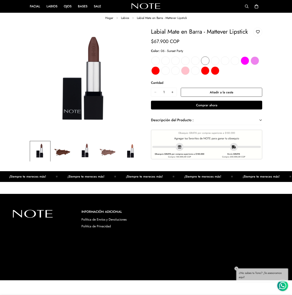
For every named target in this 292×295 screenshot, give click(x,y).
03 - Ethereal (175, 61)
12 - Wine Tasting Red (156, 71)
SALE (97, 6)
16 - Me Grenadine (195, 71)
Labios (51, 6)
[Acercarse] (132, 34)
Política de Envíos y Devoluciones (104, 219)
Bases (82, 6)
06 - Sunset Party (205, 61)
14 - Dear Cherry (175, 71)
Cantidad (157, 82)
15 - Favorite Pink (185, 71)
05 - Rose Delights (195, 61)
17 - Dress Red (205, 71)
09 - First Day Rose (235, 61)
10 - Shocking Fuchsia (245, 61)
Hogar (109, 18)
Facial (35, 6)
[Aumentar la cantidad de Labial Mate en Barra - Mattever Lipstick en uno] (172, 92)
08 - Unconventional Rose (225, 61)
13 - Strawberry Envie (165, 71)
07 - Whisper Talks (215, 61)
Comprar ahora (206, 105)
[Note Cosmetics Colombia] (145, 6)
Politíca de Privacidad (96, 226)
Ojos (68, 6)
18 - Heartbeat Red (215, 71)
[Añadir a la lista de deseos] (257, 31)
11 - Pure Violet (255, 61)
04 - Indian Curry (185, 61)
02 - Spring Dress (165, 61)
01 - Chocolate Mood (156, 61)
